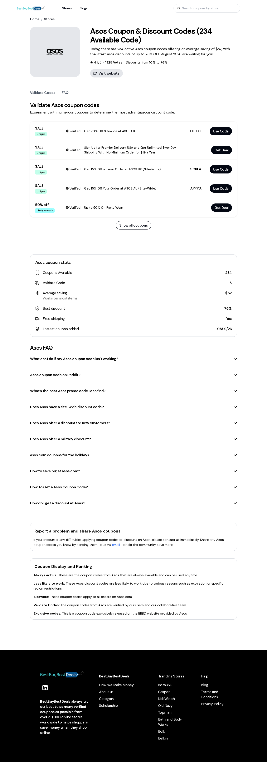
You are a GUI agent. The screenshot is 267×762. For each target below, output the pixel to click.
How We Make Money (116, 685)
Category (106, 698)
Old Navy (165, 705)
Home (34, 19)
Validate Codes (42, 92)
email (116, 545)
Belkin (163, 738)
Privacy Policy (212, 704)
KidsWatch (166, 698)
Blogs (83, 8)
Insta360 (165, 685)
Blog (204, 685)
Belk (161, 731)
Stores (49, 19)
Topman (164, 712)
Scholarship (108, 705)
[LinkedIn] (45, 688)
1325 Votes (113, 62)
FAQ (65, 92)
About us (106, 692)
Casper (164, 692)
